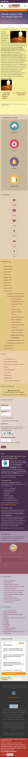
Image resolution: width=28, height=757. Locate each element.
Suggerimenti (8, 378)
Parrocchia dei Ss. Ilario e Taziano (13, 592)
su (13, 93)
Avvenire (6, 619)
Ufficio (6, 367)
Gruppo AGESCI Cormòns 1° (11, 584)
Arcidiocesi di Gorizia (9, 581)
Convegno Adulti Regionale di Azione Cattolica (16, 312)
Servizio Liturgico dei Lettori (11, 380)
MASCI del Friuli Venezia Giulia (12, 600)
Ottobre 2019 (4, 22)
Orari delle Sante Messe (10, 361)
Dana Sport (6, 488)
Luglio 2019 (7, 282)
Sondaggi (14, 205)
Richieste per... (8, 375)
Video (14, 225)
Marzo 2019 (7, 272)
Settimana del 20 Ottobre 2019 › (20, 93)
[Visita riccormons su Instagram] (4, 1)
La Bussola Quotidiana (10, 628)
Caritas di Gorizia (8, 602)
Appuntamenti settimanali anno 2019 (15, 20)
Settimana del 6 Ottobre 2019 (15, 293)
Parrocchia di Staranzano (11, 598)
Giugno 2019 (7, 280)
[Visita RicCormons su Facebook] (0, 1)
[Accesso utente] (26, 1)
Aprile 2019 (7, 274)
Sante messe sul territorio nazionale (14, 364)
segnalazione (17, 538)
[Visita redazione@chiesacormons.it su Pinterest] (6, 1)
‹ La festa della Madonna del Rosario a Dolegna (6, 95)
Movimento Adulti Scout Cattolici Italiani (14, 618)
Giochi (14, 246)
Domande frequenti (9, 370)
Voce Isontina (8, 583)
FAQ (14, 256)
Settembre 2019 (8, 288)
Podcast (14, 236)
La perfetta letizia (8, 630)
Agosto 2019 (7, 285)
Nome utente (5, 405)
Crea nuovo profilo (8, 418)
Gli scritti (6, 623)
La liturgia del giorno (10, 359)
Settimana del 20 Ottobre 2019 (16, 340)
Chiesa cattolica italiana (10, 611)
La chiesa (6, 621)
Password (4, 411)
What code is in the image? (8, 437)
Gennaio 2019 (8, 266)
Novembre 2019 (8, 346)
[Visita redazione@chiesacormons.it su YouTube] (2, 1)
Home (2, 20)
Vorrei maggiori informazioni (8, 751)
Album (14, 215)
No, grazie (10, 754)
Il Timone (6, 626)
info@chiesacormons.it (14, 697)
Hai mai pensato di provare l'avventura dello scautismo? (18, 324)
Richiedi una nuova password (10, 421)
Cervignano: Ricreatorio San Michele (14, 590)
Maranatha (7, 624)
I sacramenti (7, 372)
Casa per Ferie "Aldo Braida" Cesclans (14, 586)
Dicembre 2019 (8, 348)
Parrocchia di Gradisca (10, 588)
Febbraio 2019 (8, 269)
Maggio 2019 (7, 277)
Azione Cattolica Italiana (10, 612)
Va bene (3, 754)
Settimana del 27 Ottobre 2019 (16, 343)
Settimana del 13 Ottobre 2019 (17, 22)
